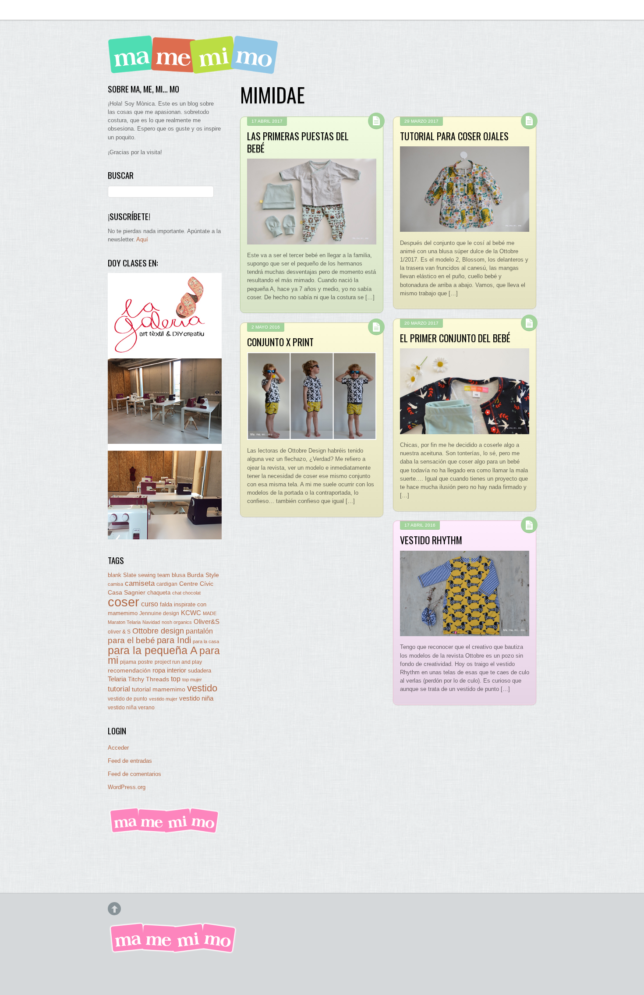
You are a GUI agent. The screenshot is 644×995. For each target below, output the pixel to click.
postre (145, 662)
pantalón (199, 631)
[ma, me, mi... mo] (165, 832)
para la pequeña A (153, 650)
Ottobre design (158, 630)
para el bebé (131, 640)
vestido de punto (127, 699)
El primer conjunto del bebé (455, 338)
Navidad (151, 622)
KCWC (191, 612)
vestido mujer (163, 698)
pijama (128, 662)
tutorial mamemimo (158, 689)
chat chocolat (186, 592)
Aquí (142, 239)
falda (166, 604)
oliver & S (119, 632)
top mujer (192, 679)
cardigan (166, 584)
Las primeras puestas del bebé (298, 142)
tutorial (119, 688)
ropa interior (169, 670)
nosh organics (177, 622)
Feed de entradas (130, 761)
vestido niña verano (131, 708)
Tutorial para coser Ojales (454, 136)
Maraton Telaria (124, 622)
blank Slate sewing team (139, 575)
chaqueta (158, 592)
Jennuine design (159, 613)
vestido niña (196, 698)
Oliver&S (206, 621)
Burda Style (203, 574)
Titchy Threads (148, 679)
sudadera (199, 670)
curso (149, 604)
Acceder (118, 747)
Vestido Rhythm (431, 540)
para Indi (174, 640)
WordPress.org (126, 787)
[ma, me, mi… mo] (195, 67)
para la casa (206, 641)
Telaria (117, 679)
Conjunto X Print (280, 342)
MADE (209, 613)
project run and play (178, 662)
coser (123, 602)
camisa (115, 584)
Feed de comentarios (134, 774)
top (175, 679)
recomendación (129, 670)
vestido (202, 688)
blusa (178, 575)
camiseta (140, 583)
